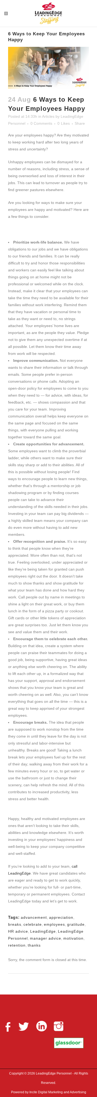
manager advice (45, 938)
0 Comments (41, 123)
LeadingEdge (43, 931)
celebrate (32, 924)
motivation (73, 938)
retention (17, 945)
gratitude (76, 924)
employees (54, 924)
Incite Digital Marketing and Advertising (57, 1092)
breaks (14, 924)
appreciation (61, 917)
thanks (34, 945)
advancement (34, 917)
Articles (48, 116)
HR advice (18, 931)
